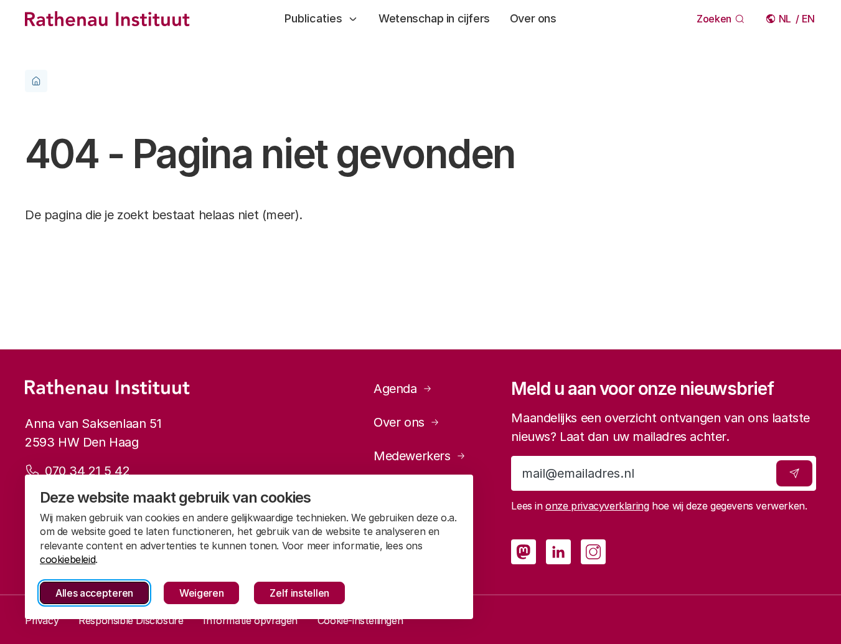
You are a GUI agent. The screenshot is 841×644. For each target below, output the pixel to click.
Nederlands (786, 18)
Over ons (533, 18)
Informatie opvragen (250, 620)
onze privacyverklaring (597, 506)
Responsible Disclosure (130, 620)
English (809, 18)
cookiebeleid (67, 559)
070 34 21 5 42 (87, 470)
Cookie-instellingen (360, 620)
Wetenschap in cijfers (434, 18)
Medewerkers (412, 455)
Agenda (395, 388)
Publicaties (313, 18)
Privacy (42, 620)
